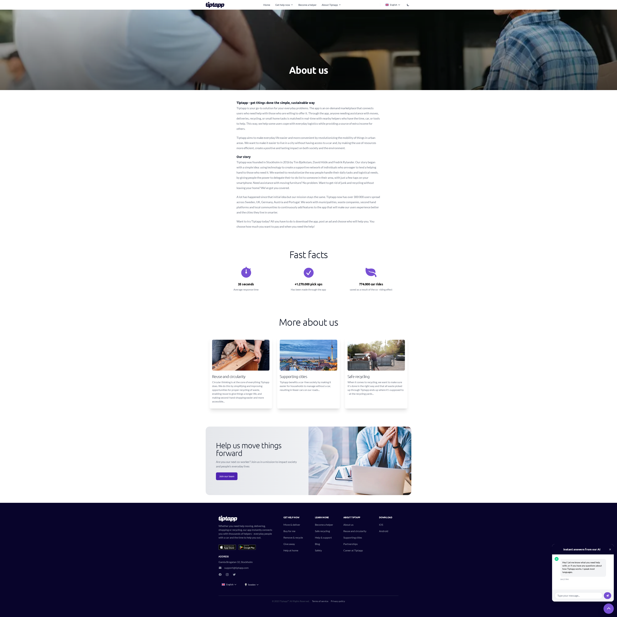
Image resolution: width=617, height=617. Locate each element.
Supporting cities (352, 537)
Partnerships (350, 543)
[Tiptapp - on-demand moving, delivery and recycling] (216, 5)
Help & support (323, 537)
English (393, 4)
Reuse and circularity (354, 531)
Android (383, 531)
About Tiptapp (330, 4)
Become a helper (307, 4)
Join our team (226, 476)
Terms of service (320, 601)
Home (266, 4)
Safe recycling (322, 531)
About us (348, 524)
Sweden (252, 584)
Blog (317, 543)
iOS (381, 524)
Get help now (282, 4)
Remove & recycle (293, 537)
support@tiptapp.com (236, 567)
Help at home (290, 550)
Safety (318, 550)
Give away (289, 543)
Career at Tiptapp (353, 550)
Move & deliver (291, 524)
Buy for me (289, 531)
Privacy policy (338, 601)
